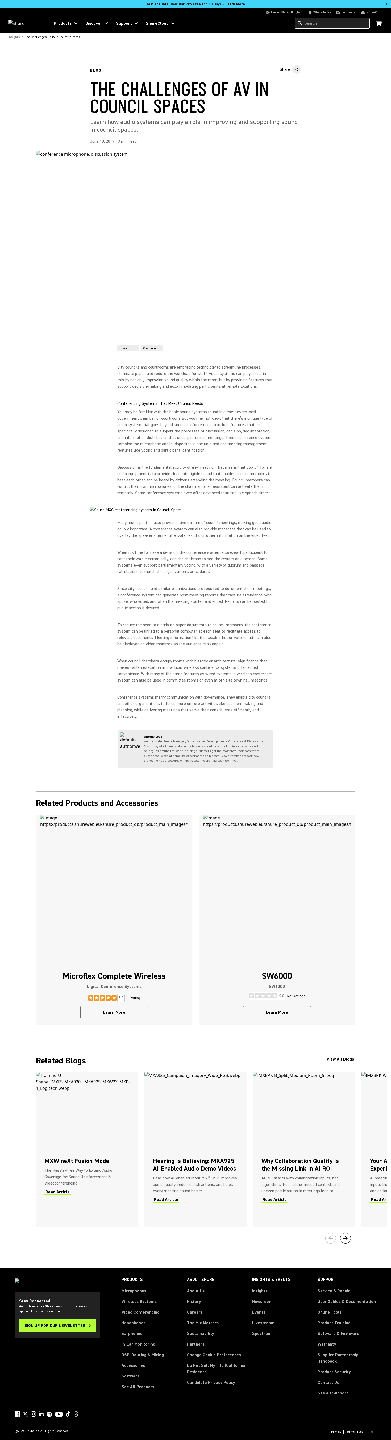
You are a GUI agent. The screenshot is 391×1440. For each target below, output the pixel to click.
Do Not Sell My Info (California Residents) (216, 1369)
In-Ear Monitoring (138, 1344)
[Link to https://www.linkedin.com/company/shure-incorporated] (41, 1414)
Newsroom (262, 1301)
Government (128, 348)
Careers (195, 1312)
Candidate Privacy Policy (211, 1382)
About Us (196, 1291)
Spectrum (262, 1333)
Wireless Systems (139, 1301)
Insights (260, 1291)
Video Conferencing (141, 1312)
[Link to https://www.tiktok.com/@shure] (68, 1414)
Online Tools (330, 1312)
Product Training (334, 1323)
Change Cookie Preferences (214, 1355)
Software (131, 1376)
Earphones (132, 1333)
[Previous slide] (330, 1238)
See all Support (333, 1393)
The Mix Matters (203, 1323)
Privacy (336, 1432)
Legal (372, 1432)
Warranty (327, 1344)
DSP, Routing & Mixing (143, 1355)
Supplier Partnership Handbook (347, 1358)
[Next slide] (345, 1238)
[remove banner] (386, 4)
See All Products (138, 1386)
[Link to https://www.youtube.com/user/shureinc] (59, 1414)
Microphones (134, 1291)
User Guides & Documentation (347, 1301)
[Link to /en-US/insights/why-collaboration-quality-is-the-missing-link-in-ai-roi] (304, 1149)
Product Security (334, 1372)
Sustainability (200, 1333)
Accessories (133, 1365)
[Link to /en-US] (25, 23)
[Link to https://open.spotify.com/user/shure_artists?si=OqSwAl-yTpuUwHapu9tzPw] (49, 1414)
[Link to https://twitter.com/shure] (25, 1414)
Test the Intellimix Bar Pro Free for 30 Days (195, 4)
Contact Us (328, 1382)
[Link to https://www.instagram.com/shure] (33, 1414)
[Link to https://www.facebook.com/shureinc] (17, 1414)
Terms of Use (355, 1432)
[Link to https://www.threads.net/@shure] (76, 1414)
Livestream (263, 1323)
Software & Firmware (338, 1333)
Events (258, 1312)
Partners (196, 1344)
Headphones (133, 1323)
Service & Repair (334, 1291)
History (194, 1301)
